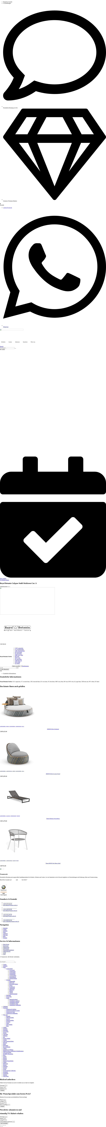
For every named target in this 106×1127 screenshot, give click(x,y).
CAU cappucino (19, 648)
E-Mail (2, 1101)
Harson (5, 1058)
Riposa (5, 1065)
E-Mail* (2, 1120)
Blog (7, 1026)
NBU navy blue (19, 655)
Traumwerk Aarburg (11, 1009)
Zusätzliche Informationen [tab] (9, 673)
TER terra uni (18, 660)
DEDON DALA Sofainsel (53, 729)
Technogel (5, 1073)
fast (4, 1037)
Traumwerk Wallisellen (12, 1013)
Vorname (2, 1085)
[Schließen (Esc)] (5, 1125)
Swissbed (5, 1072)
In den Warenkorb (5, 669)
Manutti (5, 1042)
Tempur (14, 880)
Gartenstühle (9, 860)
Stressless (8, 995)
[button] (1, 346)
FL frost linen (18, 653)
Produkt (2, 1103)
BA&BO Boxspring (8, 1054)
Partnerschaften (10, 1020)
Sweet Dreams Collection (9, 1070)
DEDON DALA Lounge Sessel (53, 773)
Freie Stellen (9, 1024)
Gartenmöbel (3, 726)
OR (1, 671)
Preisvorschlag (3, 1104)
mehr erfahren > (4, 882)
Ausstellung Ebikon (14, 1002)
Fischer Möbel (6, 1038)
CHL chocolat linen (20, 651)
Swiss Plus (8, 996)
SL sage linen (18, 659)
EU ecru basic (18, 652)
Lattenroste (12, 988)
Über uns (33, 342)
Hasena (5, 1059)
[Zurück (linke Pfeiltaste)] (0, 1126)
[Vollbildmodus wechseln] (2, 1125)
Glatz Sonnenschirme (8, 1041)
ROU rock (17, 658)
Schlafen (3, 342)
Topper (11, 992)
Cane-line (5, 1034)
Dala (23, 726)
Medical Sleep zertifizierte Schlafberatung (13, 1051)
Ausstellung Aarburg (14, 1001)
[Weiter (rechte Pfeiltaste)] (2, 1126)
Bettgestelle (12, 981)
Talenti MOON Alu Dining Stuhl (53, 863)
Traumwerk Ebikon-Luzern (13, 1010)
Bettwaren (11, 982)
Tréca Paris (6, 1076)
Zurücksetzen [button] (25, 666)
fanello (4, 1056)
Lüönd (4, 1062)
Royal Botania (6, 1047)
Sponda (5, 1068)
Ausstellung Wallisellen (15, 1005)
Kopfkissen (12, 987)
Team (7, 1023)
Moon (17, 860)
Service (8, 1019)
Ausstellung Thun (13, 1003)
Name (1, 1087)
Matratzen (11, 989)
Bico (4, 1055)
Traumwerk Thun (10, 1012)
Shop (4, 967)
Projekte (8, 1021)
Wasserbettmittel (13, 994)
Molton (11, 991)
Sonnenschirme (13, 978)
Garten (10, 342)
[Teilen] (3, 1125)
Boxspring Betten (13, 984)
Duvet (10, 985)
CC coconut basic (19, 649)
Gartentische (12, 974)
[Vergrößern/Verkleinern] (0, 1125)
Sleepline (5, 1066)
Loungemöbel (12, 726)
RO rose (17, 656)
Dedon (7, 726)
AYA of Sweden (7, 1052)
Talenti (14, 860)
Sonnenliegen (18, 726)
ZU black (17, 663)
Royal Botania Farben (6, 656)
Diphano (5, 1035)
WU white (17, 662)
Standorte (25, 342)
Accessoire (12, 970)
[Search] (15, 348)
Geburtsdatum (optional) (6, 1121)
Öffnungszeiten (10, 1017)
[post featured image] (17, 723)
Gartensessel (9, 771)
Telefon (2, 1088)
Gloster (5, 1040)
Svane (4, 1069)
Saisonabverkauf (13, 999)
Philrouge (5, 1063)
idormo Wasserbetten (8, 1061)
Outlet (7, 998)
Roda (4, 1044)
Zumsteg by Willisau (8, 1049)
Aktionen (17, 342)
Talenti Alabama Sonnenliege (53, 818)
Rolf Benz (5, 1045)
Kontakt (8, 1016)
